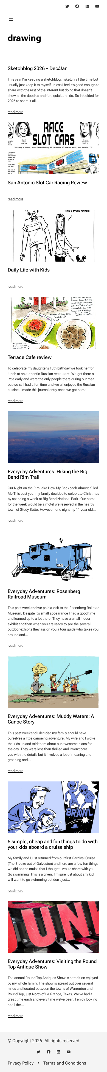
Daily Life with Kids (29, 270)
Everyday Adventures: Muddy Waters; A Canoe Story (51, 719)
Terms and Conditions (64, 1063)
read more (15, 112)
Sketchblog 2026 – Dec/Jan (37, 68)
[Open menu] (11, 20)
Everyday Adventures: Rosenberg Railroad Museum (44, 594)
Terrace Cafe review (30, 357)
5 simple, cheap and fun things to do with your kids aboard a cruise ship (53, 844)
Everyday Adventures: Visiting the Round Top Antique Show (52, 964)
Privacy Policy (20, 1063)
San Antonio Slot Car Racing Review (47, 182)
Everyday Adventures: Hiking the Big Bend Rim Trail (47, 474)
